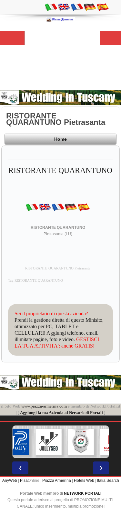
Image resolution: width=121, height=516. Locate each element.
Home (60, 139)
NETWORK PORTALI (82, 493)
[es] (102, 7)
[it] (51, 7)
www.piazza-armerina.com (44, 406)
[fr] (76, 7)
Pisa (24, 480)
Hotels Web (84, 480)
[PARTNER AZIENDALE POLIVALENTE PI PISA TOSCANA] (16, 442)
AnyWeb (9, 480)
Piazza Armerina (56, 480)
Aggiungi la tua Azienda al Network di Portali (61, 412)
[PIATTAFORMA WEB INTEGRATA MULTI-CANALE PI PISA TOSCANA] (81, 442)
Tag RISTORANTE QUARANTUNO (35, 280)
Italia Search (108, 480)
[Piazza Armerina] (60, 19)
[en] (63, 7)
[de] (89, 7)
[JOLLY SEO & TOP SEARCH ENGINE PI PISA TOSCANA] (48, 442)
